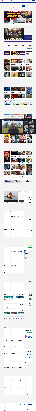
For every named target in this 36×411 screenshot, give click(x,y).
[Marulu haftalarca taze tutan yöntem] (29, 160)
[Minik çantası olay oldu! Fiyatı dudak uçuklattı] (14, 337)
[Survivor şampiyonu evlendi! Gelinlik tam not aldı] (20, 337)
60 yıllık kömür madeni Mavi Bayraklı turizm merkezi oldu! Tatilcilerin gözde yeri (30, 235)
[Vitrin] (23, 0)
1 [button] (5, 202)
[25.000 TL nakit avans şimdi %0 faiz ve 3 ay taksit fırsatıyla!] (9, 39)
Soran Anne (27, 408)
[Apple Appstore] (5, 408)
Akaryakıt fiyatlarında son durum (13, 394)
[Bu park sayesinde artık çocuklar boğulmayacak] (21, 166)
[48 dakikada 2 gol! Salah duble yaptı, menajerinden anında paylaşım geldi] (6, 39)
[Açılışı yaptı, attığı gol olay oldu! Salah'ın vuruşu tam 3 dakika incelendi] (11, 39)
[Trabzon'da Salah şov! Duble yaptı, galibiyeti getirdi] (8, 39)
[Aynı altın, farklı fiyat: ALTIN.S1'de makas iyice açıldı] (10, 39)
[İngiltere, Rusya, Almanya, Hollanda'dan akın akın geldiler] (7, 226)
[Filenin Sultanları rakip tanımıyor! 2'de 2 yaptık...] (14, 255)
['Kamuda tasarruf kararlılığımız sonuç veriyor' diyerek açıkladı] (20, 291)
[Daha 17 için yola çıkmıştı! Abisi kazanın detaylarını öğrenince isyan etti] (20, 357)
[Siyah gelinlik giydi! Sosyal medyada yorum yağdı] (20, 364)
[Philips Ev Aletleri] (21, 0)
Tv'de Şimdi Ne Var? (27, 340)
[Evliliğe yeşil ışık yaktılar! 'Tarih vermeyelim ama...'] (20, 330)
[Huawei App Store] (5, 410)
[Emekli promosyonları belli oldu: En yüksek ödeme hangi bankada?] (12, 39)
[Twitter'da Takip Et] (26, 330)
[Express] (25, 0)
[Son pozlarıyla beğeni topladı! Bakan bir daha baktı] (7, 333)
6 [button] (11, 202)
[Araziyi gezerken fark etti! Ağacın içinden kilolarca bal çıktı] (7, 233)
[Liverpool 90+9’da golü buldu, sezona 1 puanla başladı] (14, 249)
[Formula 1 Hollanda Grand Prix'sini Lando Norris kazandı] (14, 269)
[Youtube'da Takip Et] (30, 330)
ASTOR (18, 317)
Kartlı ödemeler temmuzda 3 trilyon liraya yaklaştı (14, 387)
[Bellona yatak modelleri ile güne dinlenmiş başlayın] (7, 378)
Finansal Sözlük (22, 408)
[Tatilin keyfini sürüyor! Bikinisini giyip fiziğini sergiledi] (7, 350)
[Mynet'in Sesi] (7, 53)
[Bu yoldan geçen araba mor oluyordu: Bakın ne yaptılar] (26, 231)
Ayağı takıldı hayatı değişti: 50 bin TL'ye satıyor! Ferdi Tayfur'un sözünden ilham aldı (30, 303)
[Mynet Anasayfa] (3, 0)
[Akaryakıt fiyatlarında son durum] (7, 173)
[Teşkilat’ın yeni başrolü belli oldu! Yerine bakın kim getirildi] (20, 229)
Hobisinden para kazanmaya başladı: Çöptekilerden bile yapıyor (21, 388)
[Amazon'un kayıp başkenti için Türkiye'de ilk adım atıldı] (26, 224)
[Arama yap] (27, 0)
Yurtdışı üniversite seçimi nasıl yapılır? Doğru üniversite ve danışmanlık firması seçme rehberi (7, 388)
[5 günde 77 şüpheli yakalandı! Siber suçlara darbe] (7, 96)
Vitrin (15, 409)
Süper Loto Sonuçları (29, 354)
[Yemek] (24, 0)
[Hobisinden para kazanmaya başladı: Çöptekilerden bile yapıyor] (21, 384)
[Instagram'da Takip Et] (27, 330)
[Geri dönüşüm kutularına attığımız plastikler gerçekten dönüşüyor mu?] (14, 213)
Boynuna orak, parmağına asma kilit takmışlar (30, 228)
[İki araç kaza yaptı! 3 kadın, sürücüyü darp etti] (21, 39)
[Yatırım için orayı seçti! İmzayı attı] (7, 216)
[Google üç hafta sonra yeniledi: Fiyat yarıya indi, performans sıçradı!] (29, 391)
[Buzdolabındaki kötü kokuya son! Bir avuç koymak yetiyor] (20, 220)
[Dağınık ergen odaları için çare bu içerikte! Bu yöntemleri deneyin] (29, 153)
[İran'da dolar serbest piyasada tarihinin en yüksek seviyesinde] (20, 284)
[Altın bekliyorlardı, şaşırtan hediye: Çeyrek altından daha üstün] (14, 226)
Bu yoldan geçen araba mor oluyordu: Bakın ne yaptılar (30, 231)
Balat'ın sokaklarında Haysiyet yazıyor (28, 387)
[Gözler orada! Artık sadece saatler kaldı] (7, 287)
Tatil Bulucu (27, 409)
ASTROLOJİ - (22, 52)
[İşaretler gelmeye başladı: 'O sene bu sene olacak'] (26, 291)
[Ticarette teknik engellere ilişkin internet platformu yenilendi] (21, 173)
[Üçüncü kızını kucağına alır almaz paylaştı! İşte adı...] (20, 347)
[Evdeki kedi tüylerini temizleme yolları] (29, 61)
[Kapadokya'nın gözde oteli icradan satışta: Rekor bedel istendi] (14, 39)
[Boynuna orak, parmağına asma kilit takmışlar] (26, 227)
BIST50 (7, 299)
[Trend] (22, 0)
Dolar (12, 299)
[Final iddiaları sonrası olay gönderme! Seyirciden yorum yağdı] (14, 357)
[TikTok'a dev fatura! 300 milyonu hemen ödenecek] (21, 160)
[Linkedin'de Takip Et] (28, 330)
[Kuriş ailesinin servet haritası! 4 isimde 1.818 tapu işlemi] (14, 33)
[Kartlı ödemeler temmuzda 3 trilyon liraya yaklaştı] (14, 384)
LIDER (11, 317)
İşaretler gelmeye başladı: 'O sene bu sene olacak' (30, 291)
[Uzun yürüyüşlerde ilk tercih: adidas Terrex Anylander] (14, 173)
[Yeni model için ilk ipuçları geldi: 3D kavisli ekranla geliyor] (14, 153)
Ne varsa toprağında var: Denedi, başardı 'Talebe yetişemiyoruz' (28, 381)
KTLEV (18, 318)
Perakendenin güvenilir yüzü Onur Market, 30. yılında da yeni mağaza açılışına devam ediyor (21, 381)
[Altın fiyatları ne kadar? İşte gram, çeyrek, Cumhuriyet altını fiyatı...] (14, 61)
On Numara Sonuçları (29, 357)
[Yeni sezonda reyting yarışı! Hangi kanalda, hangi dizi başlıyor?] (7, 360)
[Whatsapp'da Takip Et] (31, 330)
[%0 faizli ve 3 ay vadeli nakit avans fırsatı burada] (29, 68)
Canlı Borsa (31, 281)
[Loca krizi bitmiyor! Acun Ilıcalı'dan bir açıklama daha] (20, 255)
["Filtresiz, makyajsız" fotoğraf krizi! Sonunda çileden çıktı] (7, 156)
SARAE (4, 318)
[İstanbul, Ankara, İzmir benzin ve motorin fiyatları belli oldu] (20, 213)
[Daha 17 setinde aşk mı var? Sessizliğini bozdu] (7, 166)
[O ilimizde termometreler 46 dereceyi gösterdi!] (14, 233)
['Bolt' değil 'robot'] (16, 39)
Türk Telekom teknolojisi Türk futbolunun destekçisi (7, 394)
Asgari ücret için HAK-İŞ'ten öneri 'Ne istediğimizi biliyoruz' (30, 295)
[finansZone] (28, 116)
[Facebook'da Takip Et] (25, 330)
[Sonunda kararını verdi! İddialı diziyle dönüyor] (14, 344)
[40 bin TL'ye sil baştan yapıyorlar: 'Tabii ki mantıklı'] (26, 306)
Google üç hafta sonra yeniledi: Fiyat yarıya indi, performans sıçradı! (28, 395)
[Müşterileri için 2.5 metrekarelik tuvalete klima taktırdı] (29, 92)
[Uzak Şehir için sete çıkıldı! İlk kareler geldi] (7, 64)
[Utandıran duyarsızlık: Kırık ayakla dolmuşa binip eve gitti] (19, 39)
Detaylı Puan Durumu (30, 259)
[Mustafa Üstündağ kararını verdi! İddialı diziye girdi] (29, 169)
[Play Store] (5, 407)
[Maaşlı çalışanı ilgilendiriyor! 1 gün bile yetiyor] (26, 299)
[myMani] (11, 1)
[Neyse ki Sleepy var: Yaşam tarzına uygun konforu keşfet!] (13, 39)
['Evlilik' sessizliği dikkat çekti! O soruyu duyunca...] (14, 350)
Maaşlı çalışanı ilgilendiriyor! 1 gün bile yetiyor (30, 299)
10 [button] (16, 202)
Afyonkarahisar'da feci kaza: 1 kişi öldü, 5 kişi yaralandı (30, 220)
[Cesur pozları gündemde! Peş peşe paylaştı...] (14, 364)
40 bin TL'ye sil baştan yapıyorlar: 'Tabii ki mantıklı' (30, 306)
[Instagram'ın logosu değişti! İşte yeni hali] (21, 391)
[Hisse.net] (14, 53)
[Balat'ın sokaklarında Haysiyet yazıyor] (29, 384)
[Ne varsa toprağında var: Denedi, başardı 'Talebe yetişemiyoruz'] (29, 378)
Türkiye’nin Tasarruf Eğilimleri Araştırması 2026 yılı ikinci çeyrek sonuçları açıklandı (14, 381)
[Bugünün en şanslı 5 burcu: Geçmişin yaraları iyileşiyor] (7, 89)
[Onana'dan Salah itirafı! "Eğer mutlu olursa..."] (20, 249)
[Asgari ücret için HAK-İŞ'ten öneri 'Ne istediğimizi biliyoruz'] (26, 295)
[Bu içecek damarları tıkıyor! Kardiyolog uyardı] (14, 96)
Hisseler (21, 409)
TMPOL (4, 317)
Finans (9, 408)
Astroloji (15, 408)
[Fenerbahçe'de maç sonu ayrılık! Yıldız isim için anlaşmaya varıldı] (7, 269)
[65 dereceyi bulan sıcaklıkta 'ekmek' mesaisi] (21, 153)
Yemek (10, 409)
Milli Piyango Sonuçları (29, 351)
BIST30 (10, 299)
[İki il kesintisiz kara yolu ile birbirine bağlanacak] (21, 308)
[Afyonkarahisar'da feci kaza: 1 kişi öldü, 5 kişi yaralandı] (26, 220)
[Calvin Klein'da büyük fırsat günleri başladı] (14, 160)
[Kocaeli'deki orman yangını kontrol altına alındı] (14, 68)
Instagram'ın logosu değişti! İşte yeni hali (21, 394)
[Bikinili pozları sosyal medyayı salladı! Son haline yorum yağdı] (7, 344)
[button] (23, 33)
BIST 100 (6, 300)
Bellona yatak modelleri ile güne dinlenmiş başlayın (6, 380)
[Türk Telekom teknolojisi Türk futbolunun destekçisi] (7, 391)
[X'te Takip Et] (21, 404)
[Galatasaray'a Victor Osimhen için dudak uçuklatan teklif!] (15, 39)
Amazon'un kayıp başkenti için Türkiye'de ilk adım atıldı (30, 224)
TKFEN (11, 318)
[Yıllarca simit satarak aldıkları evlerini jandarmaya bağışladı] (21, 68)
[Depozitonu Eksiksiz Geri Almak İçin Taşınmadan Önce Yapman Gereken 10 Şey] (14, 166)
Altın (17, 299)
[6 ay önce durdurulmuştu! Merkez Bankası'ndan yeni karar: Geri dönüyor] (14, 284)
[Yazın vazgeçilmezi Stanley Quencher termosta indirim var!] (14, 220)
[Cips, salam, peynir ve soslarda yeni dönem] (21, 61)
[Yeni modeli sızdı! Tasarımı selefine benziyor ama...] (21, 96)
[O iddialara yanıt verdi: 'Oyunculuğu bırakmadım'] (21, 89)
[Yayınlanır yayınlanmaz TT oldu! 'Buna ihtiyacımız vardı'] (14, 330)
